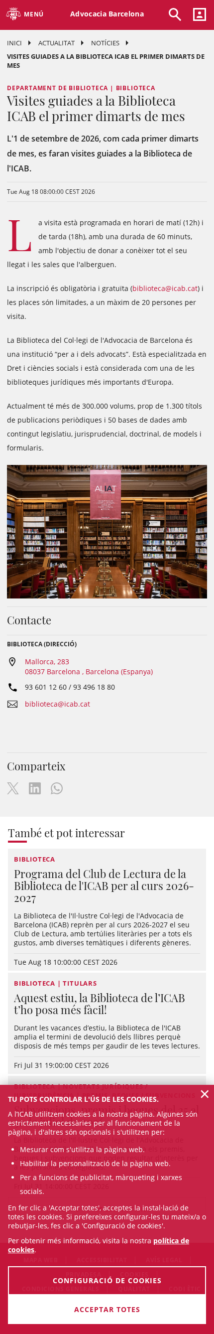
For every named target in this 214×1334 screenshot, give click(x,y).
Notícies (105, 42)
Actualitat (56, 42)
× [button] (205, 1094)
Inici (14, 42)
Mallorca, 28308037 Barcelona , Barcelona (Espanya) (89, 666)
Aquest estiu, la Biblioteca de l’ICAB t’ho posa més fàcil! (99, 1003)
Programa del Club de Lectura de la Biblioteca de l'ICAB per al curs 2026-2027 (104, 885)
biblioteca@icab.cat (165, 288)
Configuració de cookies (107, 1280)
